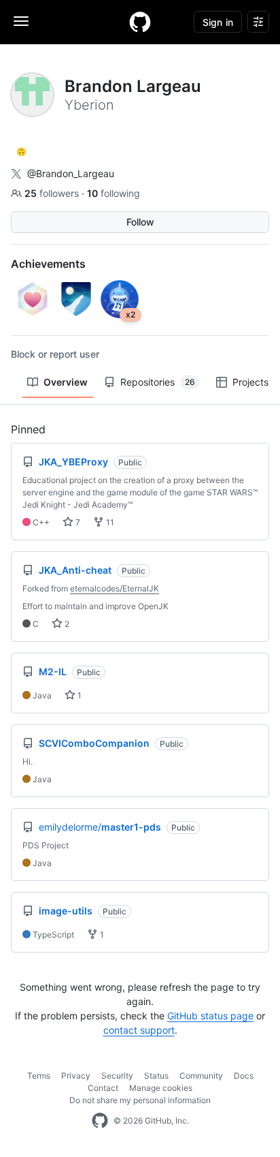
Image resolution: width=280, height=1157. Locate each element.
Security (117, 1075)
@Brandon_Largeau (70, 173)
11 (109, 522)
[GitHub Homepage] (100, 1121)
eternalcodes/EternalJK (114, 588)
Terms (38, 1075)
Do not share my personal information (140, 1100)
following (113, 193)
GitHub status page (210, 1015)
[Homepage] (140, 22)
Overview (65, 382)
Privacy (75, 1075)
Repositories (157, 382)
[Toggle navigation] (21, 21)
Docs (243, 1075)
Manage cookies (160, 1088)
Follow (140, 222)
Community (201, 1075)
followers (53, 193)
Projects (250, 382)
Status (156, 1075)
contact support (139, 1030)
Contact (103, 1088)
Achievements (48, 264)
